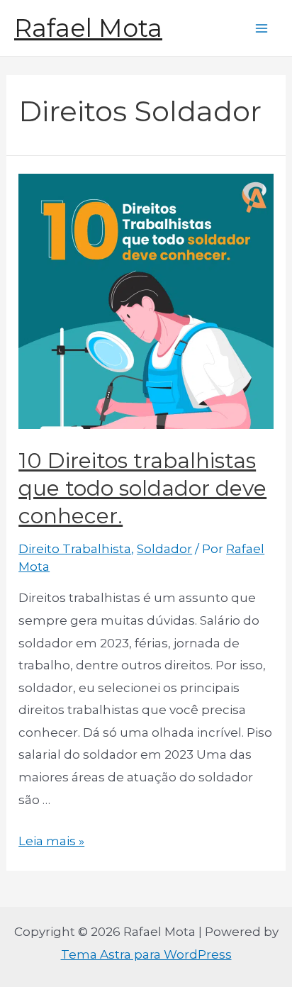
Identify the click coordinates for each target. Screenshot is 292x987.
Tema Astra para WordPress (146, 954)
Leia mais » (51, 841)
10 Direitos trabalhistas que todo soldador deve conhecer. (142, 488)
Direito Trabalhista (74, 549)
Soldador (164, 549)
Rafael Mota (88, 28)
